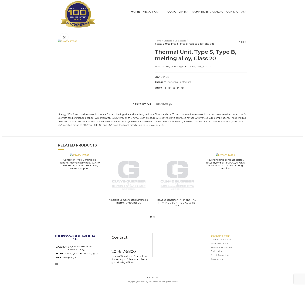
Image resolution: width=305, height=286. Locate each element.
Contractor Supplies (221, 239)
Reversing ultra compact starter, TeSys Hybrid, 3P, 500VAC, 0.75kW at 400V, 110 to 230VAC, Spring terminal (225, 164)
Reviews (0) (164, 104)
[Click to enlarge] (64, 37)
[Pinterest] (174, 88)
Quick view (99, 158)
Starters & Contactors (175, 40)
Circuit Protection (220, 255)
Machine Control (219, 243)
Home (158, 40)
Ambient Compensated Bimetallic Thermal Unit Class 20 (128, 201)
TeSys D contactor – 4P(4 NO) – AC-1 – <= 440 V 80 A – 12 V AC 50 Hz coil (176, 202)
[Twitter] (169, 88)
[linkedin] (178, 88)
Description (141, 104)
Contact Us (152, 277)
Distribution (217, 251)
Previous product (239, 42)
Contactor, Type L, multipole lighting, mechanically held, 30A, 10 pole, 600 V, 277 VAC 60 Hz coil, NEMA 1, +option (80, 164)
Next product (245, 42)
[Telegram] (182, 88)
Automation (217, 259)
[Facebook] (165, 88)
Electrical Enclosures (221, 247)
